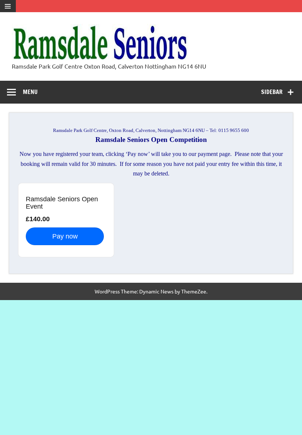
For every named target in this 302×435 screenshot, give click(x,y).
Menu (30, 92)
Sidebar (271, 92)
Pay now (65, 236)
